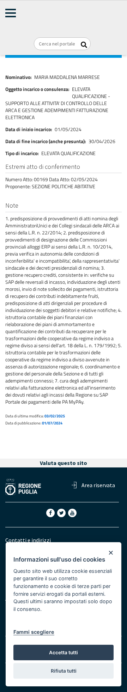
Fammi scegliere (33, 632)
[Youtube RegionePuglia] (73, 512)
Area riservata (98, 485)
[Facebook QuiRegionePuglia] (51, 512)
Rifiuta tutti (64, 671)
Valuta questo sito (63, 462)
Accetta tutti (63, 652)
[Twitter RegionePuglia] (62, 512)
